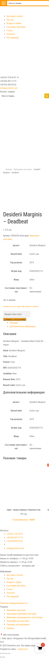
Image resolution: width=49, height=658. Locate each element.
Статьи (10, 30)
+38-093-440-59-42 (15, 541)
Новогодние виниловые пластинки (21, 613)
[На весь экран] (6, 653)
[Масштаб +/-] (9, 653)
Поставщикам (13, 37)
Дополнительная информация (22, 326)
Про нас (10, 19)
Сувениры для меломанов (18, 624)
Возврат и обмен (14, 23)
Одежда (10, 628)
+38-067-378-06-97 (15, 534)
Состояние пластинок (16, 27)
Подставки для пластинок (18, 621)
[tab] (28, 323)
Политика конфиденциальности (13, 603)
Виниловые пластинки (23, 169)
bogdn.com (23, 649)
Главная (9, 169)
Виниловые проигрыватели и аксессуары (25, 617)
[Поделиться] (4, 653)
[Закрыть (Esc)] (1, 653)
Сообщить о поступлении (14, 319)
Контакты (11, 34)
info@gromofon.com (9, 88)
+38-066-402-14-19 (15, 537)
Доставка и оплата (15, 16)
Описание (14, 322)
